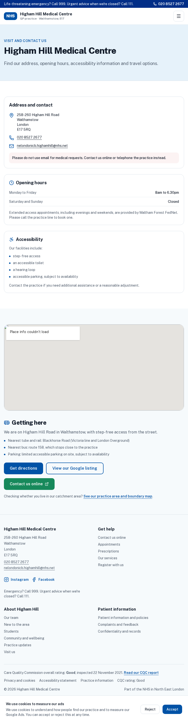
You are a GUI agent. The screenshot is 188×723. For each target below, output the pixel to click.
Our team (11, 618)
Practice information (97, 680)
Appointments (109, 544)
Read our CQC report (141, 673)
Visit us (9, 652)
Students (11, 631)
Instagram (16, 581)
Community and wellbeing (24, 638)
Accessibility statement (58, 680)
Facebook (43, 581)
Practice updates (17, 645)
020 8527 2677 (171, 4)
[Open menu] (178, 16)
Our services (107, 558)
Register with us (111, 565)
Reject (150, 709)
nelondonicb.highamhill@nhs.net (42, 146)
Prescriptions (108, 551)
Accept (172, 709)
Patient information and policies (123, 618)
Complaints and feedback (118, 624)
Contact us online (26, 484)
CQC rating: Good (131, 680)
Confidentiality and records (119, 631)
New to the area (16, 624)
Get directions (23, 468)
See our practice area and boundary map (117, 496)
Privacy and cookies (19, 680)
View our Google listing (74, 468)
